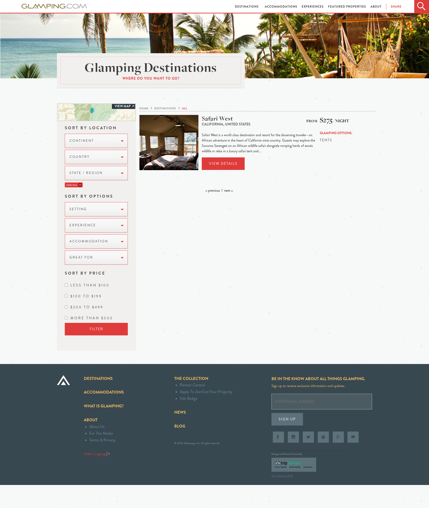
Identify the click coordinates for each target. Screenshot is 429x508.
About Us (97, 426)
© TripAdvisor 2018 (282, 476)
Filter (96, 329)
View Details (223, 163)
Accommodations (281, 6)
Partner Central (192, 385)
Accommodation (88, 241)
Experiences (313, 6)
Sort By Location (91, 128)
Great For (81, 257)
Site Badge (189, 398)
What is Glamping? (104, 406)
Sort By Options (89, 196)
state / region (86, 173)
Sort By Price (85, 273)
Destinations (247, 6)
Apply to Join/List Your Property (206, 392)
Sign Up (287, 419)
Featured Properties (347, 6)
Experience (82, 225)
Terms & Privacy (102, 440)
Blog (179, 426)
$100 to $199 (86, 296)
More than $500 (91, 318)
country (79, 157)
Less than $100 (89, 285)
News (180, 412)
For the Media (101, 433)
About (376, 6)
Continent (81, 140)
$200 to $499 (86, 307)
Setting (78, 209)
